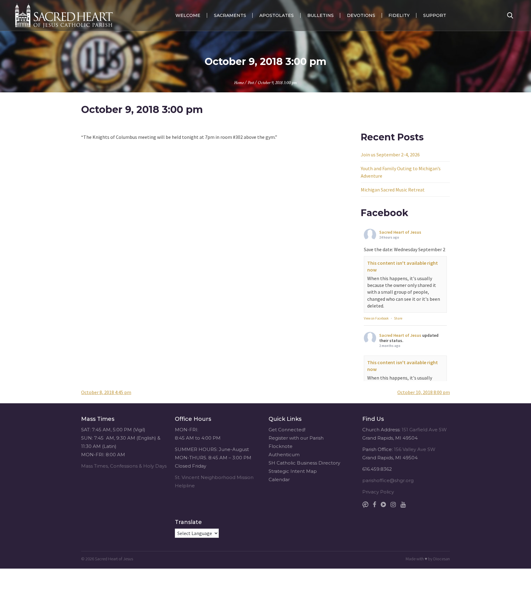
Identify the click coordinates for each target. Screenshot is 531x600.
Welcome (187, 15)
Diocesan (441, 559)
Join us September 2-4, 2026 (390, 154)
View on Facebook (376, 318)
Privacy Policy (378, 492)
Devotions (361, 15)
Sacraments (230, 15)
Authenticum (284, 454)
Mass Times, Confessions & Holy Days (124, 466)
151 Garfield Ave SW (424, 430)
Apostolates (276, 15)
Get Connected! (287, 430)
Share (398, 318)
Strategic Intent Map (293, 471)
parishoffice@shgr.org (388, 480)
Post (251, 83)
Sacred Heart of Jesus (400, 232)
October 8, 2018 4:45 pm (106, 392)
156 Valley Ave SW (414, 449)
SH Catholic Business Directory (304, 463)
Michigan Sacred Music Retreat (393, 190)
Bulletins (320, 15)
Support (434, 15)
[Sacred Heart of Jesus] (64, 15)
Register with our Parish (296, 438)
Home (239, 83)
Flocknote (281, 446)
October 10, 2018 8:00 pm (423, 392)
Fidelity (399, 15)
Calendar (279, 479)
